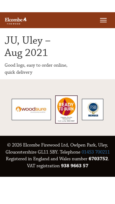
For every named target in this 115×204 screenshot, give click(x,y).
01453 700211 (96, 152)
